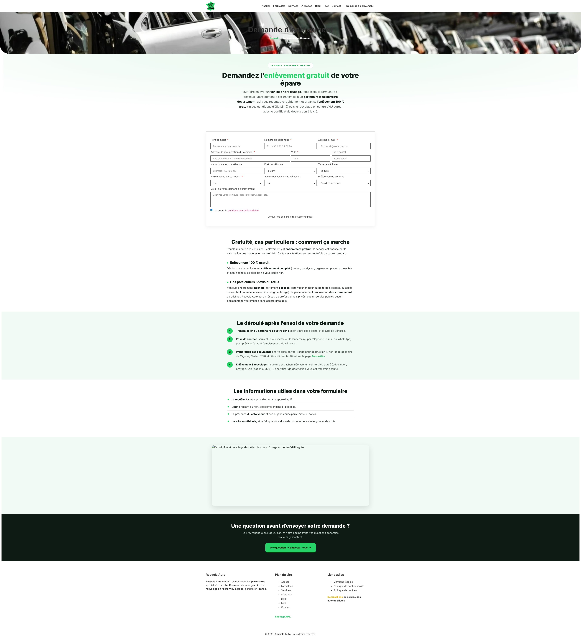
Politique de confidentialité (348, 586)
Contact (336, 6)
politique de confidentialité (243, 210)
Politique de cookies (345, 590)
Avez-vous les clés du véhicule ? (282, 176)
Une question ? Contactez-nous (289, 547)
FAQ (326, 6)
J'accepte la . (236, 210)
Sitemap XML (283, 616)
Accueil (266, 6)
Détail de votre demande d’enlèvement (232, 189)
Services (293, 6)
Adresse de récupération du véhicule (231, 152)
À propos (306, 6)
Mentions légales (343, 581)
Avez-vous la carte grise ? (225, 176)
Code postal (339, 152)
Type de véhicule (328, 164)
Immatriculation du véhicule (226, 164)
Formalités (279, 6)
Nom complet (218, 140)
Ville (294, 152)
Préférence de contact (331, 176)
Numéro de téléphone (277, 140)
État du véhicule (273, 164)
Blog (318, 6)
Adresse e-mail (327, 140)
